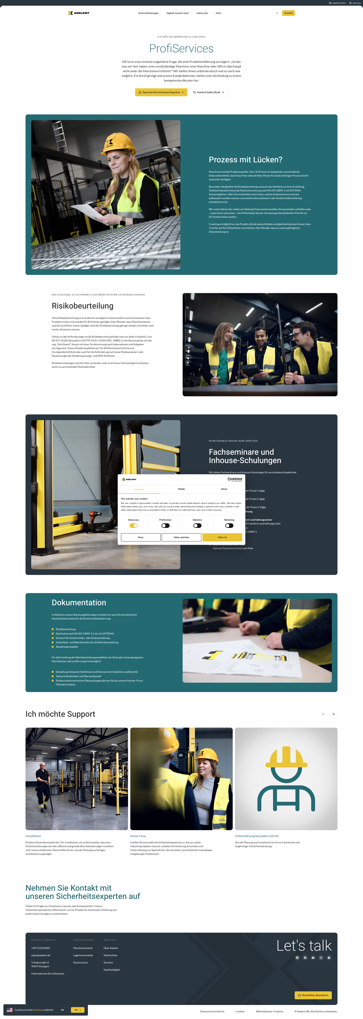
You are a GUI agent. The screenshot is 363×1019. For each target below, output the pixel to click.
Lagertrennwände (83, 955)
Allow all (222, 537)
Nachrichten (110, 955)
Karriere (108, 962)
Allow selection (181, 537)
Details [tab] (181, 489)
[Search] (277, 13)
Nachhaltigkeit (112, 969)
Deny (140, 537)
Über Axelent (111, 948)
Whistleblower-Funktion (269, 1011)
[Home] (79, 13)
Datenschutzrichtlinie (212, 1011)
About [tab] (224, 489)
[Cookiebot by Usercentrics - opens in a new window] (229, 480)
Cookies (240, 1011)
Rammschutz (80, 962)
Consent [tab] (139, 489)
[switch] (166, 525)
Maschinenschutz (83, 948)
